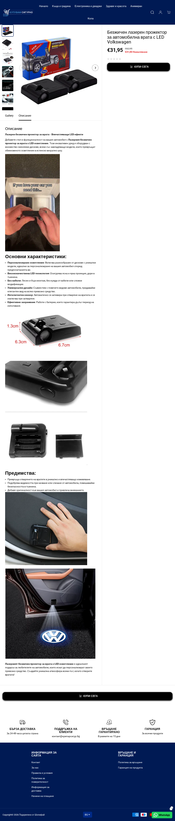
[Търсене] (152, 12)
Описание (25, 115)
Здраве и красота (116, 6)
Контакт (35, 762)
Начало (43, 6)
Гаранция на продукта (130, 767)
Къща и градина (61, 6)
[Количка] (168, 12)
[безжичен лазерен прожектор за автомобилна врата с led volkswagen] (59, 68)
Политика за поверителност (39, 780)
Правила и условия (42, 773)
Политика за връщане (130, 762)
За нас (35, 767)
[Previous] (22, 68)
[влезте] (160, 12)
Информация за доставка (40, 789)
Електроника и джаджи (88, 6)
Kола (90, 18)
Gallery (9, 115)
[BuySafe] (18, 12)
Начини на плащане (42, 796)
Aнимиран (136, 6)
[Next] (95, 68)
